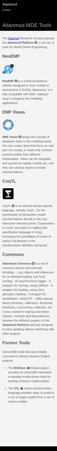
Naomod (13, 38)
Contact (6, 10)
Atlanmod (9, 4)
